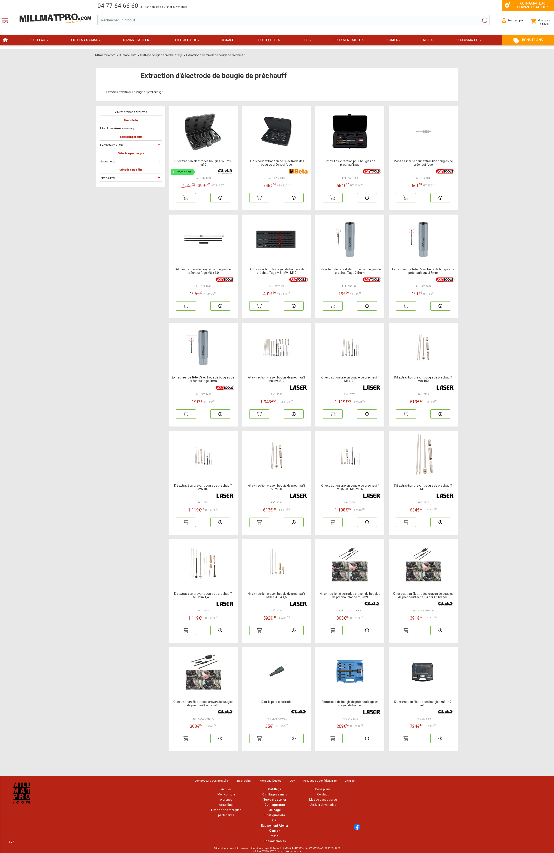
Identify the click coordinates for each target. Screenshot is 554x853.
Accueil (226, 789)
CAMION (392, 40)
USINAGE (228, 40)
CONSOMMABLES (468, 40)
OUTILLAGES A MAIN (84, 40)
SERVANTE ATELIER (136, 40)
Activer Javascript (323, 805)
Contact (323, 794)
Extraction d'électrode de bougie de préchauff (215, 55)
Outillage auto (128, 55)
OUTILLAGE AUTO (185, 40)
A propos (226, 799)
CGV (292, 780)
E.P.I (306, 40)
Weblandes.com (293, 851)
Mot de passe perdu (323, 799)
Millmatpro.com (105, 55)
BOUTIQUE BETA (269, 40)
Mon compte (226, 794)
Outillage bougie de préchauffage (161, 55)
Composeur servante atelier (212, 780)
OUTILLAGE (38, 40)
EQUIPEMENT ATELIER (348, 40)
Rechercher (244, 780)
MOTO (427, 40)
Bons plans (323, 789)
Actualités (226, 805)
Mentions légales (270, 780)
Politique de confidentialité (320, 780)
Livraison (350, 780)
